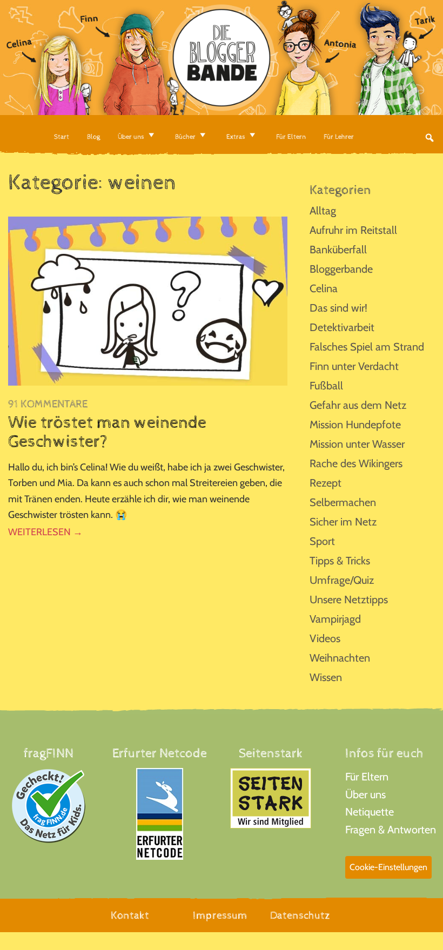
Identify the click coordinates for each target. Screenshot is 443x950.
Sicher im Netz (343, 521)
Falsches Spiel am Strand (367, 346)
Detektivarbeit (342, 327)
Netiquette (369, 811)
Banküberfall (338, 249)
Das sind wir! (338, 307)
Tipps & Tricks (340, 560)
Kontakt (130, 915)
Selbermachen (343, 502)
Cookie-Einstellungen (388, 867)
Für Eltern (366, 776)
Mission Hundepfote (355, 424)
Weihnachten (340, 657)
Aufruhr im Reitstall (353, 230)
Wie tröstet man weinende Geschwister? (107, 432)
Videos (325, 638)
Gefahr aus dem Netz (358, 405)
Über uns (365, 794)
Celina (324, 288)
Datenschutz (300, 915)
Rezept (325, 482)
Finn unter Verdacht (354, 366)
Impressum (220, 915)
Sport (322, 541)
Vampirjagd (335, 618)
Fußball (326, 385)
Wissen (326, 677)
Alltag (323, 210)
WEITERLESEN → (45, 532)
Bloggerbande (341, 268)
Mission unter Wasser (357, 443)
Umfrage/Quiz (342, 580)
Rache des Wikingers (356, 463)
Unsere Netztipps (349, 599)
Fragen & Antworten (390, 829)
